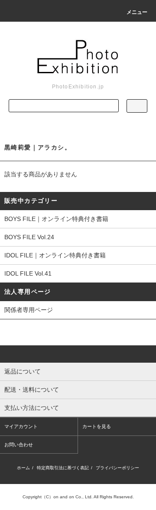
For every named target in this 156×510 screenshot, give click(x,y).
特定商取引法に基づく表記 (63, 467)
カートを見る (96, 426)
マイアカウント (21, 426)
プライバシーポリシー (117, 467)
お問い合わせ (18, 444)
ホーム (23, 467)
